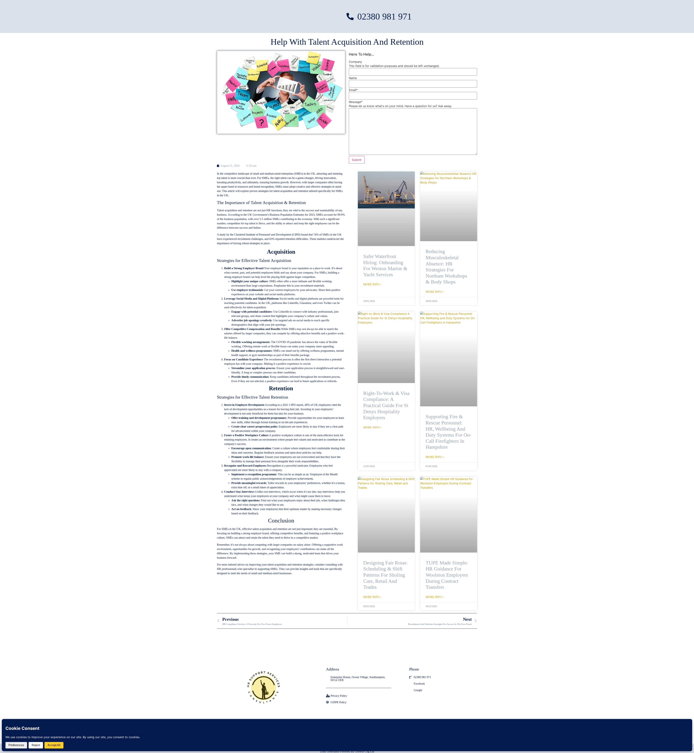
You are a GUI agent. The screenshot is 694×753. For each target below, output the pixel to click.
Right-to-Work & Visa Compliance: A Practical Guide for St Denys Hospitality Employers (386, 405)
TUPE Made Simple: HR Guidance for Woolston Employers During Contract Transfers (447, 575)
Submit (356, 160)
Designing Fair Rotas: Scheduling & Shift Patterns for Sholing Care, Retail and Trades (385, 575)
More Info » (372, 284)
